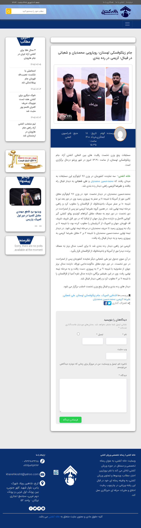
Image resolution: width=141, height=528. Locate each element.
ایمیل (99, 334)
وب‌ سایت (122, 349)
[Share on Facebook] (105, 303)
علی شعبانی (69, 295)
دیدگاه (123, 375)
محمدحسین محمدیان (102, 181)
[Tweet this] (109, 303)
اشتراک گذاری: (119, 303)
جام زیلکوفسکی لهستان (88, 295)
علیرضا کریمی (123, 299)
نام (124, 334)
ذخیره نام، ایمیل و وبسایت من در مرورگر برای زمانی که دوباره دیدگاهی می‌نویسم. (93, 365)
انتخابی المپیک (109, 295)
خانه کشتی (54, 517)
